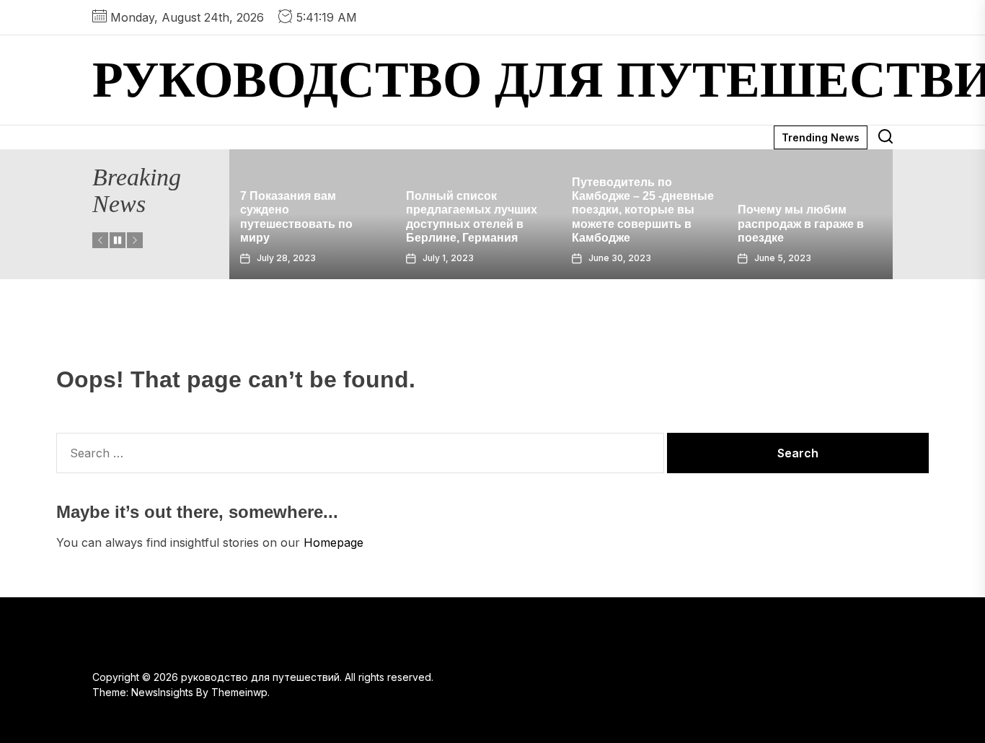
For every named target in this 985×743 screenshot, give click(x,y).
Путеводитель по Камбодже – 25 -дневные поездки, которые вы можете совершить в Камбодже (643, 210)
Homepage (333, 542)
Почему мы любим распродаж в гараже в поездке (801, 223)
